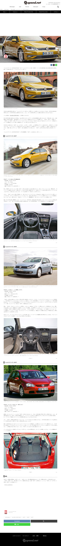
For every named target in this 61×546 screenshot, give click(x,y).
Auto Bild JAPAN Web (13, 55)
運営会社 (44, 535)
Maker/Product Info (28, 11)
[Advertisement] (30, 24)
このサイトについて (16, 535)
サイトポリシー (26, 535)
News (4, 11)
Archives (56, 11)
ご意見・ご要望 (35, 535)
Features (15, 11)
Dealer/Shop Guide (43, 11)
